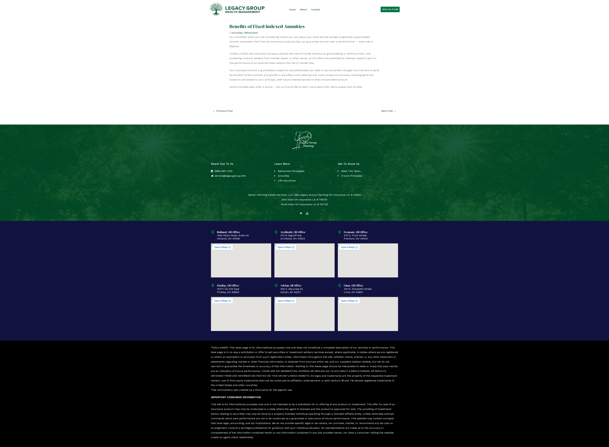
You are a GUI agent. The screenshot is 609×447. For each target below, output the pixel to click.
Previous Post (223, 110)
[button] (390, 9)
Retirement (251, 32)
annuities (237, 32)
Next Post (388, 110)
